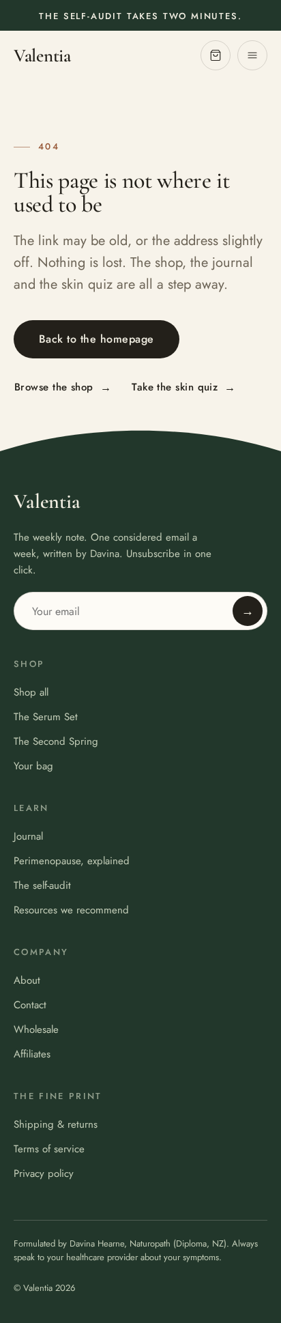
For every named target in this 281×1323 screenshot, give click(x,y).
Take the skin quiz (184, 387)
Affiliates (32, 1054)
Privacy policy (44, 1173)
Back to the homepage (96, 339)
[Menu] (252, 55)
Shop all (31, 692)
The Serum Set (46, 716)
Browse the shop (62, 387)
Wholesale (36, 1029)
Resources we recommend (71, 909)
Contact (30, 1004)
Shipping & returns (56, 1124)
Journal (28, 836)
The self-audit (42, 885)
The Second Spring (56, 741)
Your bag (33, 765)
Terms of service (49, 1148)
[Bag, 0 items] (216, 55)
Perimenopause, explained (72, 860)
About (27, 980)
